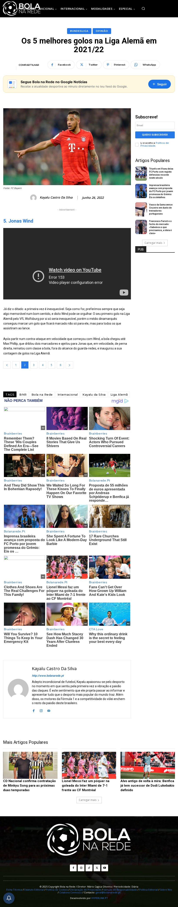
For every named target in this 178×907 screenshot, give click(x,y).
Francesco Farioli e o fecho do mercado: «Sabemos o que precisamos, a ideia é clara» (160, 227)
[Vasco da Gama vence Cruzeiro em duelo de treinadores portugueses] (141, 209)
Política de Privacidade (154, 144)
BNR (23, 394)
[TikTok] (89, 868)
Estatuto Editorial (34, 889)
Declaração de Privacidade (85, 889)
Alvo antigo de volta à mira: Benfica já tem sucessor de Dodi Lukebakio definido (147, 785)
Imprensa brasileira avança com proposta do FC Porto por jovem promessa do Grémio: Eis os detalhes (161, 191)
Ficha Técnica (14, 889)
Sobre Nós (166, 889)
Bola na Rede (42, 394)
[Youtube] (104, 868)
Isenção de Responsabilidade (120, 889)
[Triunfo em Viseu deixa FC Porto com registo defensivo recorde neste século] (141, 174)
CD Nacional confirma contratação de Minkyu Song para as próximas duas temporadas (29, 785)
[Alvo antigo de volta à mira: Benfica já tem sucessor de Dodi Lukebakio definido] (147, 765)
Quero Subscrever (155, 134)
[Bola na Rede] (89, 840)
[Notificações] (9, 898)
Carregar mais (153, 243)
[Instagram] (41, 710)
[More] (165, 64)
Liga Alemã (119, 394)
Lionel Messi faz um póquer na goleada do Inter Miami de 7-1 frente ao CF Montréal (85, 785)
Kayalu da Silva (94, 394)
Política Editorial (148, 889)
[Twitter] (97, 868)
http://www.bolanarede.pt (48, 675)
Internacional (68, 394)
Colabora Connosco (70, 892)
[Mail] (48, 710)
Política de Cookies (57, 889)
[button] (143, 8)
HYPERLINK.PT (99, 898)
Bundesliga (79, 30)
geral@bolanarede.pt (108, 892)
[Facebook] (33, 710)
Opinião (102, 30)
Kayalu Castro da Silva (56, 197)
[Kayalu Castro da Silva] (34, 197)
